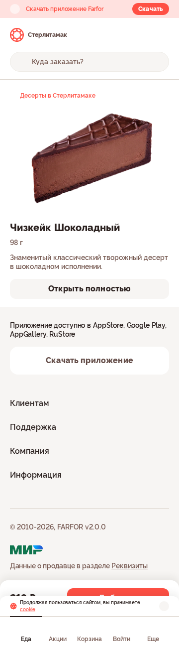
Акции (58, 639)
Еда (26, 639)
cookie (27, 609)
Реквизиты (129, 566)
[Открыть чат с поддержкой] (160, 35)
